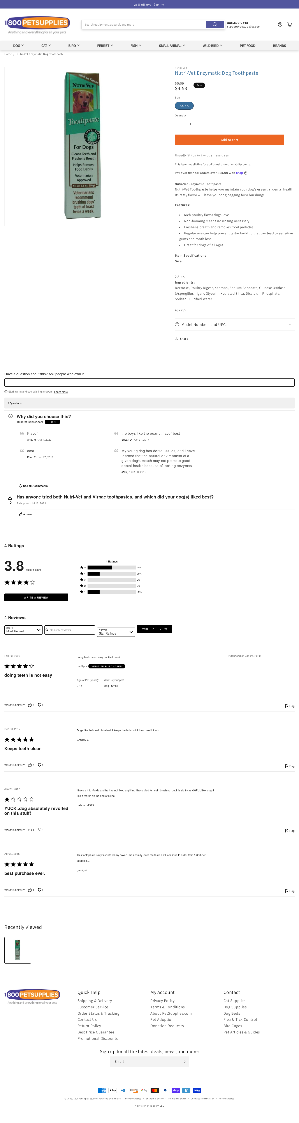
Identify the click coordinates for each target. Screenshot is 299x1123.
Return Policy (89, 1025)
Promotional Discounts (97, 1038)
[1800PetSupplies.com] (37, 25)
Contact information (203, 1098)
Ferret (103, 45)
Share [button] (184, 339)
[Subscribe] (184, 1062)
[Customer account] (280, 24)
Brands (279, 45)
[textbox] (149, 382)
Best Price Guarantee (95, 1032)
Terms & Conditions (167, 1006)
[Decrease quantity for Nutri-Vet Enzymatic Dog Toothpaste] (180, 124)
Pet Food (247, 45)
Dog (16, 45)
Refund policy (226, 1098)
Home (8, 54)
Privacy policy (133, 1098)
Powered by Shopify (109, 1098)
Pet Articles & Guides (241, 1032)
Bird (72, 45)
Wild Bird (210, 45)
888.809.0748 (237, 23)
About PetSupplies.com (171, 1013)
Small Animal (170, 45)
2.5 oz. (184, 106)
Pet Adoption (162, 1019)
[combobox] (153, 24)
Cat (44, 45)
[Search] (215, 24)
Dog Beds (231, 1013)
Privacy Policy (162, 1000)
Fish (133, 45)
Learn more (61, 392)
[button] (235, 324)
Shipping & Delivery (94, 1000)
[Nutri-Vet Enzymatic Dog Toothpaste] (18, 950)
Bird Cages (232, 1025)
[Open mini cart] (290, 24)
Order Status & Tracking (98, 1013)
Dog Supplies (235, 1006)
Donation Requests (167, 1025)
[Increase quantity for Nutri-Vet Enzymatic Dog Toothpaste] (201, 124)
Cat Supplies (234, 1000)
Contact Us (87, 1019)
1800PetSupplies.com (86, 1098)
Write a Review (36, 597)
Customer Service (93, 1006)
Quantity (180, 115)
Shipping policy (155, 1098)
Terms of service (177, 1098)
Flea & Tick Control (240, 1019)
